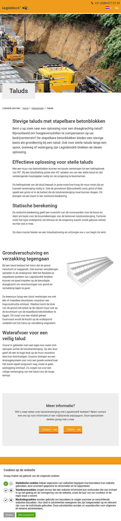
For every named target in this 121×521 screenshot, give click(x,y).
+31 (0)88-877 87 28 (107, 3)
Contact (46, 429)
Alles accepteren (26, 515)
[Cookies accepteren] (6, 483)
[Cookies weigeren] (11, 483)
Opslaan (9, 515)
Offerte (71, 429)
